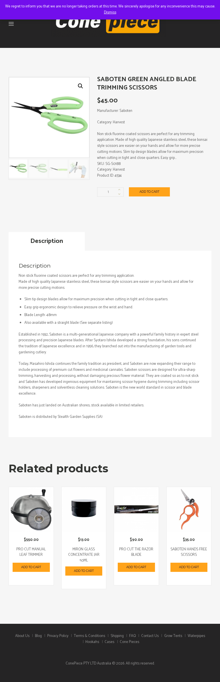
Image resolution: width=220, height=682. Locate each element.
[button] (80, 86)
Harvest (119, 170)
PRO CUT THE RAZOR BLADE (136, 552)
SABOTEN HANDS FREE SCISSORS (188, 552)
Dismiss (110, 12)
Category (104, 122)
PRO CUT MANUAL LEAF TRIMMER (31, 552)
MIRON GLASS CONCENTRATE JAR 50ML (83, 555)
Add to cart (149, 192)
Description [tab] (46, 241)
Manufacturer (107, 111)
